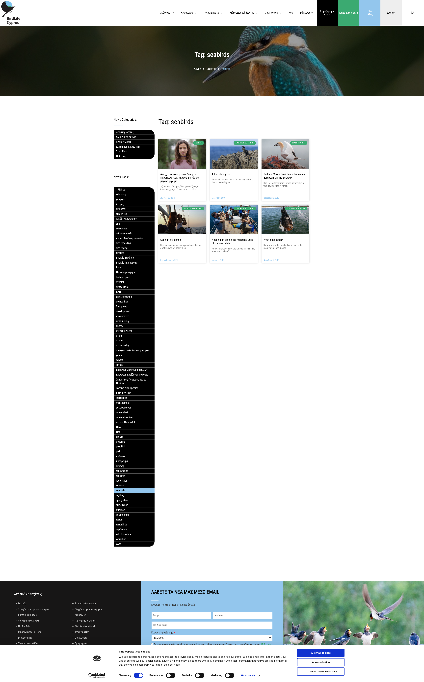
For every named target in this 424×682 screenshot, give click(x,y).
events (119, 340)
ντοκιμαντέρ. (123, 316)
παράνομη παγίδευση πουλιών (132, 374)
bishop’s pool (123, 277)
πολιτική (120, 456)
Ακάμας (120, 204)
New (118, 427)
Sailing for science (170, 239)
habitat (119, 360)
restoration (121, 480)
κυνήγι (119, 364)
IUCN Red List (123, 393)
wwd (118, 544)
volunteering (122, 514)
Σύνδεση (391, 12)
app (118, 223)
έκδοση (120, 466)
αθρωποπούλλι (124, 233)
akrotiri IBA (122, 214)
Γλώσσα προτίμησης (162, 632)
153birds (120, 189)
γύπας (119, 355)
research (120, 475)
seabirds (120, 490)
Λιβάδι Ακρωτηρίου (126, 218)
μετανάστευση (123, 407)
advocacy (121, 194)
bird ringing (122, 248)
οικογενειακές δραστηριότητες (133, 350)
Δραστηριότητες (125, 132)
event (119, 335)
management (123, 402)
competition (122, 301)
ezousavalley (122, 345)
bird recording (123, 243)
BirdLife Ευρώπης (125, 257)
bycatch (120, 282)
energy (119, 325)
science (120, 485)
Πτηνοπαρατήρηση (125, 272)
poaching (120, 441)
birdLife (120, 252)
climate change (124, 296)
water (119, 519)
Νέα (118, 432)
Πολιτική (121, 156)
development (123, 311)
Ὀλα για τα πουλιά (126, 136)
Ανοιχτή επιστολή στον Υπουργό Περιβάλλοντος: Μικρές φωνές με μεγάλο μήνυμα (179, 177)
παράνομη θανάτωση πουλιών (132, 369)
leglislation (121, 397)
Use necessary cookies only (321, 671)
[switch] (170, 675)
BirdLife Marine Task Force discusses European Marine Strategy (284, 175)
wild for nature (123, 534)
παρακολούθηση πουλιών (129, 238)
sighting (120, 495)
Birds (118, 267)
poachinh (120, 446)
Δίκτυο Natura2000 (126, 422)
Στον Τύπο (121, 151)
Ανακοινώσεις (123, 141)
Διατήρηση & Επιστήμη (128, 146)
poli (118, 451)
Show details (248, 675)
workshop (121, 539)
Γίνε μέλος (370, 13)
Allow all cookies (321, 652)
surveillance (122, 505)
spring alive (122, 500)
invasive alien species (127, 388)
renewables (122, 470)
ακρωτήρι (121, 209)
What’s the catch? (273, 239)
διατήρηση (121, 306)
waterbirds (121, 524)
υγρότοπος (122, 529)
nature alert (122, 412)
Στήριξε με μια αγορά (327, 13)
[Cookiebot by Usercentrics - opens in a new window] (96, 675)
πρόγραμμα (122, 461)
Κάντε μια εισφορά (348, 12)
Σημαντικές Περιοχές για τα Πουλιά (131, 381)
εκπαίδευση (122, 321)
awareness (121, 228)
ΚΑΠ (118, 291)
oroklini (119, 436)
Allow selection (321, 662)
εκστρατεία (122, 287)
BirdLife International (126, 262)
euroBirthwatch (124, 330)
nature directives (124, 417)
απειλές (120, 510)
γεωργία (120, 199)
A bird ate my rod (221, 174)
